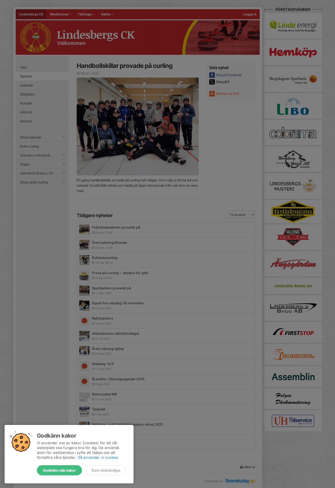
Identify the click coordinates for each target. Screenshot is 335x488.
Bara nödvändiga (106, 470)
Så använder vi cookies (98, 457)
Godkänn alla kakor (59, 470)
